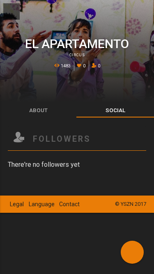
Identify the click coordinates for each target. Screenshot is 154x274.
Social (115, 110)
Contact (69, 204)
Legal (17, 204)
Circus (77, 55)
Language (42, 204)
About (38, 110)
